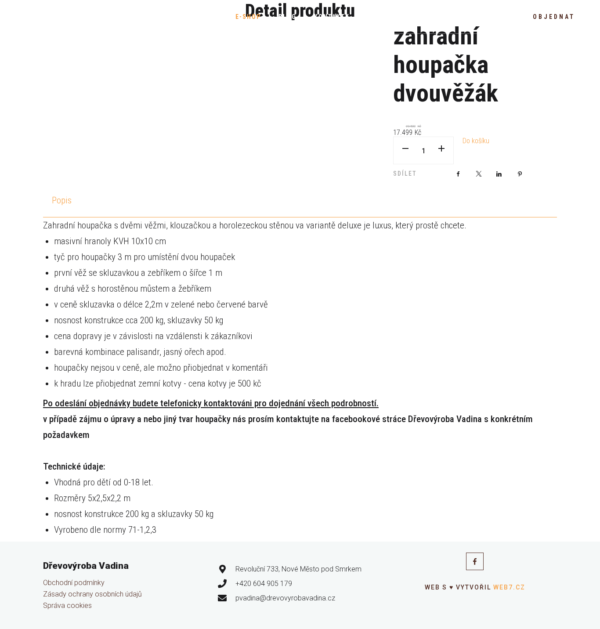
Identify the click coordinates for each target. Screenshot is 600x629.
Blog (287, 16)
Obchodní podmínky (74, 582)
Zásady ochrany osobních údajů (92, 594)
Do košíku (476, 141)
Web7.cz (508, 587)
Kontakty (332, 16)
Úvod (208, 16)
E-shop (248, 16)
